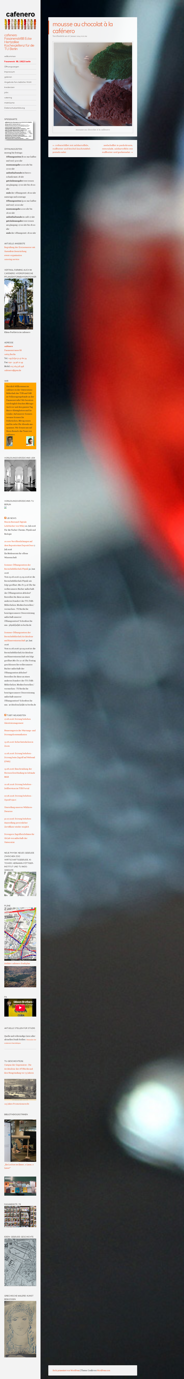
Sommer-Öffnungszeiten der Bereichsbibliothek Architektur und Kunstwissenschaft (18, 636)
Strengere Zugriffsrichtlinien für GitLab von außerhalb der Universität (19, 838)
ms (86, 36)
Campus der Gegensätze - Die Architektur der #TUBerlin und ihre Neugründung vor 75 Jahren (19, 1068)
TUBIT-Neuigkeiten (16, 715)
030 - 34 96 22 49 (15, 362)
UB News (11, 518)
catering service (11, 259)
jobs (6, 92)
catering (8, 97)
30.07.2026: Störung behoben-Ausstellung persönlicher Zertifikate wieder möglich (17, 822)
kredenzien (9, 87)
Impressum (9, 71)
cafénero (8, 346)
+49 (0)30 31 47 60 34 (17, 358)
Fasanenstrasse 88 (13, 350)
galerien (8, 77)
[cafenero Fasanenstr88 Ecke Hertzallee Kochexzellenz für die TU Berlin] (20, 18)
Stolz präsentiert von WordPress (66, 1370)
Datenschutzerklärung (14, 108)
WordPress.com (103, 1370)
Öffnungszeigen (11, 66)
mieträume (9, 102)
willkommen (10, 56)
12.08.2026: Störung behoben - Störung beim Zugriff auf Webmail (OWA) (19, 757)
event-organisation (13, 255)
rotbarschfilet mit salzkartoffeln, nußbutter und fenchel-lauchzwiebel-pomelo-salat (72, 148)
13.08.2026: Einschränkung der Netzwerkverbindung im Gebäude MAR (19, 772)
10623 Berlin (10, 354)
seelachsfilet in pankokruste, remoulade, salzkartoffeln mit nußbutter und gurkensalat (117, 148)
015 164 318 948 (17, 366)
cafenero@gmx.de (12, 370)
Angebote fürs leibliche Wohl (17, 82)
